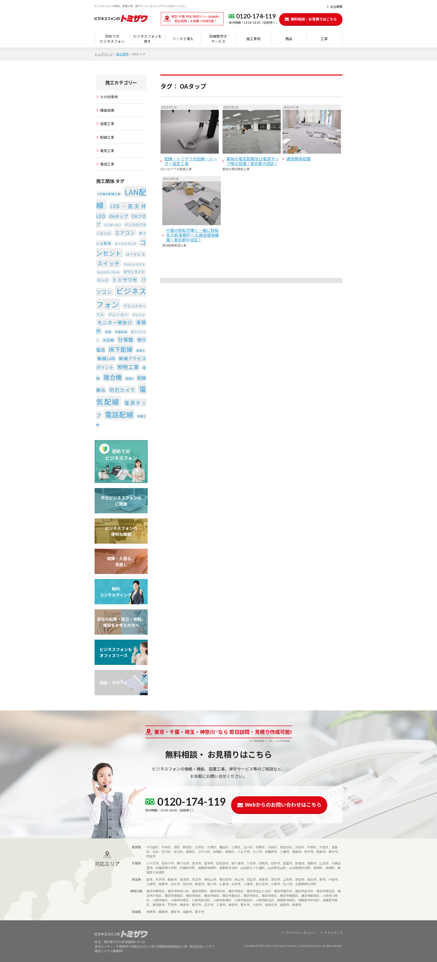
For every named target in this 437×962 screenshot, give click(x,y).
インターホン (112, 225)
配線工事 (107, 137)
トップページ (104, 54)
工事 (324, 38)
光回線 (108, 340)
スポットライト (134, 264)
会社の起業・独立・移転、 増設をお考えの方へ (121, 622)
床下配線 (121, 349)
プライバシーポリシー (300, 932)
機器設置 (107, 110)
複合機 (112, 377)
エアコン (125, 232)
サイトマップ (333, 932)
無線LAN (106, 358)
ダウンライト (134, 271)
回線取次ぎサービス (218, 39)
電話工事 (107, 163)
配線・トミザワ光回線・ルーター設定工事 (190, 161)
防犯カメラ (122, 389)
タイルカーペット (108, 272)
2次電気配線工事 (109, 194)
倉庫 (108, 332)
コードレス (135, 254)
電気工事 (107, 150)
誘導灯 (129, 378)
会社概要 (336, 6)
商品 (288, 38)
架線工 (140, 350)
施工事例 (253, 38)
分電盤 (126, 339)
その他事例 (109, 96)
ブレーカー (118, 314)
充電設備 (121, 332)
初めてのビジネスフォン (112, 39)
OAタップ (118, 216)
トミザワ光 (124, 279)
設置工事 (107, 123)
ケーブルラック (125, 244)
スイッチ (108, 263)
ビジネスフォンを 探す (147, 39)
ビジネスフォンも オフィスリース (116, 652)
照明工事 (128, 367)
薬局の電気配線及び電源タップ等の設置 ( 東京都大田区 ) (252, 161)
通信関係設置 (298, 159)
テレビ (102, 280)
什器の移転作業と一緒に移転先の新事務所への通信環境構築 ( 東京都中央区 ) (192, 235)
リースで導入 (182, 38)
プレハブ (138, 315)
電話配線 (119, 414)
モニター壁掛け (115, 322)
